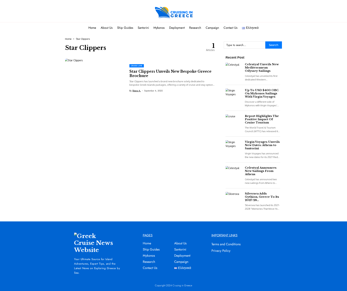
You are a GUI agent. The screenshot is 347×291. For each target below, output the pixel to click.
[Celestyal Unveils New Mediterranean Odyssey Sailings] (233, 68)
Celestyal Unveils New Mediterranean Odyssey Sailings (262, 67)
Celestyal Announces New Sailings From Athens (261, 171)
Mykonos (149, 255)
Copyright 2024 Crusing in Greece (173, 285)
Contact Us (150, 268)
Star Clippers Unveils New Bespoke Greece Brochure (170, 73)
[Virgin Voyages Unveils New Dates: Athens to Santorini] (233, 145)
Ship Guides (151, 249)
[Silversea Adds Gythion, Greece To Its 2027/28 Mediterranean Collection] (233, 197)
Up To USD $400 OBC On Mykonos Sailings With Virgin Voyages (262, 93)
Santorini (180, 249)
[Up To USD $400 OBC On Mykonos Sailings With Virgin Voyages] (233, 94)
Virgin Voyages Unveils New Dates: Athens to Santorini (262, 145)
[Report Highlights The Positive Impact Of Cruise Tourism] (233, 119)
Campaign (181, 261)
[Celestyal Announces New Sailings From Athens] (233, 171)
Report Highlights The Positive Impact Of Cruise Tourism (262, 119)
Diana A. (136, 90)
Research (149, 261)
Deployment (182, 255)
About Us (180, 243)
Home (68, 38)
